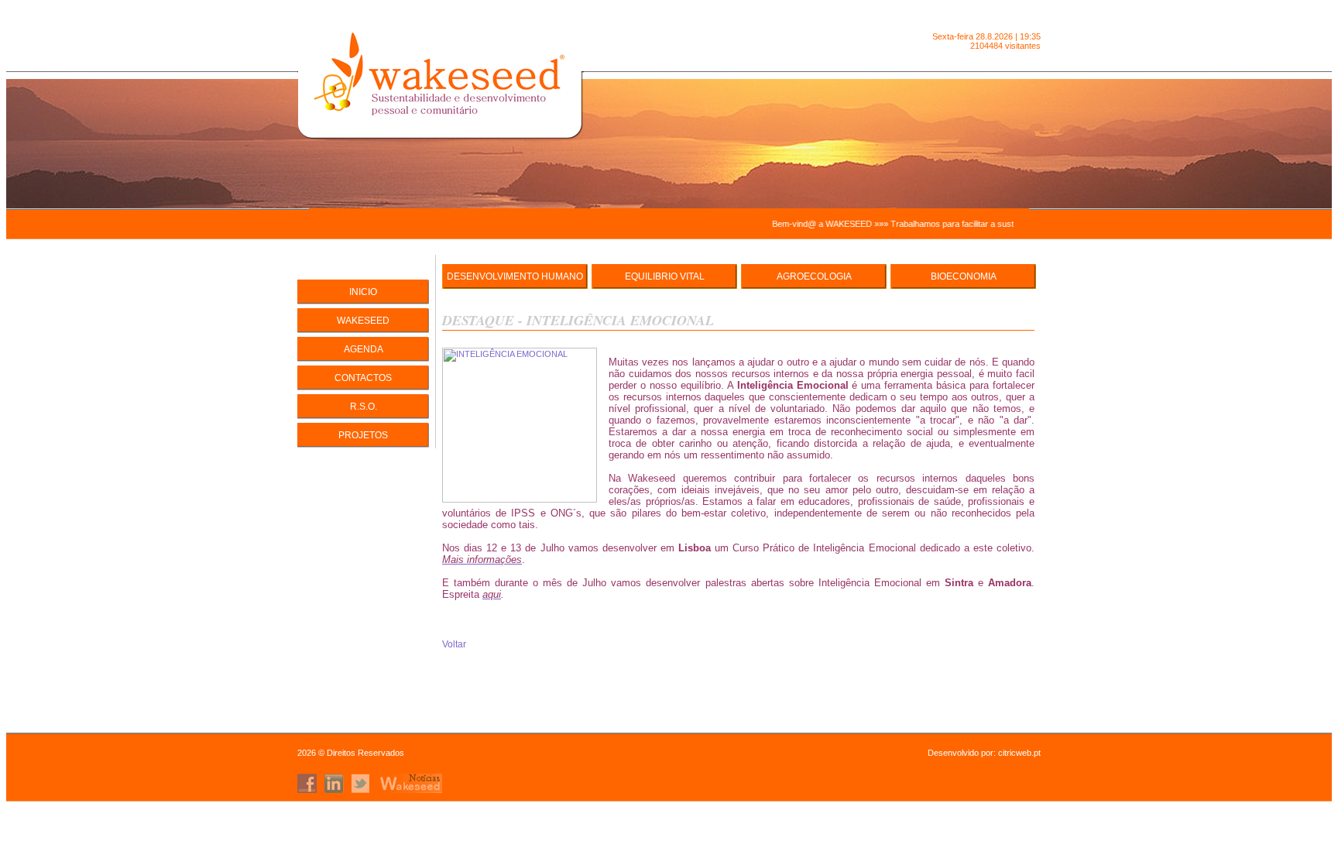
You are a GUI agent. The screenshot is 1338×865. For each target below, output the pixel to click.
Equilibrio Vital (665, 276)
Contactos (363, 377)
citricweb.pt (1019, 752)
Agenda (363, 349)
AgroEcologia (814, 276)
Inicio (363, 292)
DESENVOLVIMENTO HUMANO (515, 276)
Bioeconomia (964, 276)
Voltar (454, 644)
